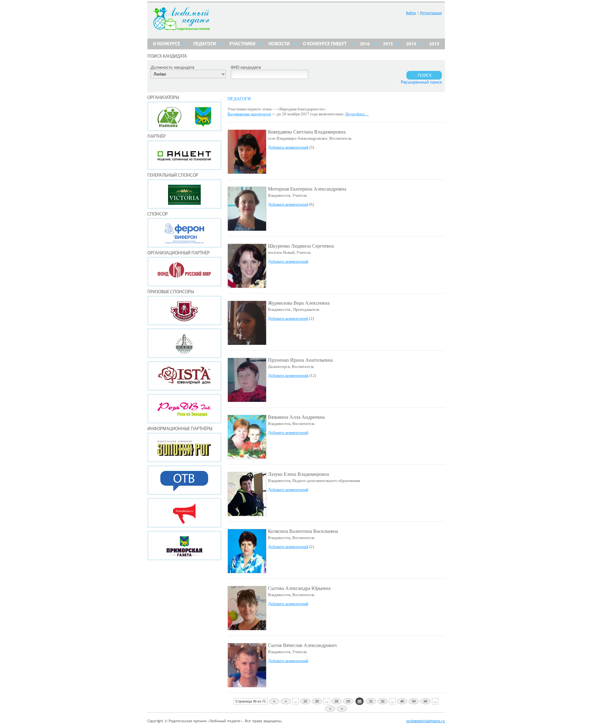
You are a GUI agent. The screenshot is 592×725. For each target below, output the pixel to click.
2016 (365, 44)
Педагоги (204, 44)
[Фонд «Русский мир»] (184, 271)
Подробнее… (357, 114)
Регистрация (431, 13)
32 (382, 701)
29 (348, 701)
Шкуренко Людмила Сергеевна (301, 246)
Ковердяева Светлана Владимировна (307, 131)
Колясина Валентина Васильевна (303, 531)
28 (336, 701)
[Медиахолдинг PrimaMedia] (184, 513)
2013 (434, 44)
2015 (388, 44)
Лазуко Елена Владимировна (298, 474)
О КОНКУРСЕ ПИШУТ (325, 44)
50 (414, 701)
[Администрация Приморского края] (203, 125)
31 (371, 701)
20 (317, 701)
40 (402, 701)
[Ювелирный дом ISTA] (184, 376)
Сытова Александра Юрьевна (299, 588)
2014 (411, 44)
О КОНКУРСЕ (166, 44)
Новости (279, 44)
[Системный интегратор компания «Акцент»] (184, 155)
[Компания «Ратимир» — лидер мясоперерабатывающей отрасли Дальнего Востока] (184, 310)
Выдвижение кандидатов (249, 114)
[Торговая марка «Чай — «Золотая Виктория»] (184, 194)
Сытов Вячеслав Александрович (302, 645)
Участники (242, 44)
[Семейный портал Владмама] (169, 125)
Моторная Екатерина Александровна (307, 189)
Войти (411, 13)
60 (425, 701)
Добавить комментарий (288, 147)
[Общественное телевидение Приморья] (184, 480)
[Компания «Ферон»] (184, 233)
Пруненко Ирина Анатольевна (300, 360)
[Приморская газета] (184, 545)
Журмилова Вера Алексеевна (299, 303)
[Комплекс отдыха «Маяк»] (184, 343)
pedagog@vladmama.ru (425, 721)
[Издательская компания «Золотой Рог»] (184, 447)
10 (305, 701)
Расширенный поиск (421, 82)
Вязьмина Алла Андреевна (296, 417)
